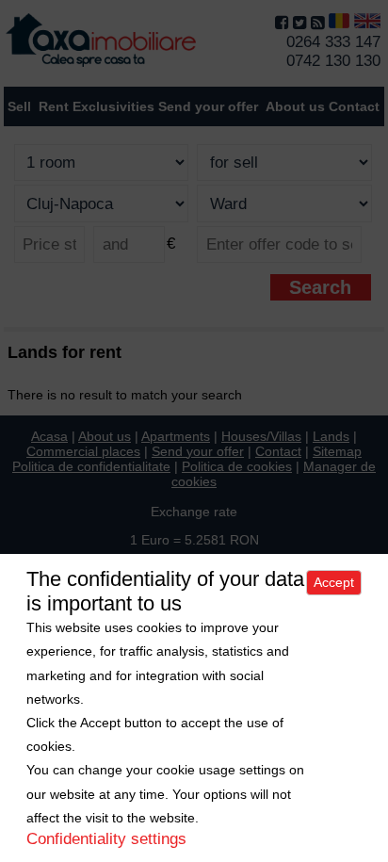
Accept (334, 582)
